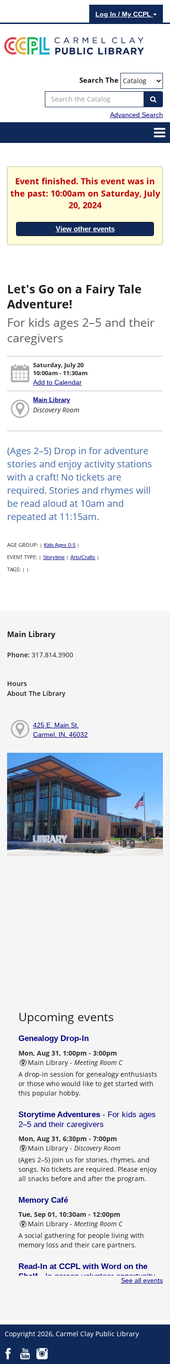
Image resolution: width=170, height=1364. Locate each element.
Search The (99, 80)
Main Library (51, 399)
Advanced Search (136, 114)
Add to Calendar (57, 382)
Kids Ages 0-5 (60, 545)
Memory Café (43, 1200)
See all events (142, 1280)
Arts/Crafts (82, 557)
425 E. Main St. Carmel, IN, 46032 (60, 729)
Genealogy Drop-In (53, 1038)
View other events (85, 229)
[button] (159, 132)
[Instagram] (42, 1353)
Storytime (54, 557)
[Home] (74, 45)
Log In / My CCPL (124, 14)
